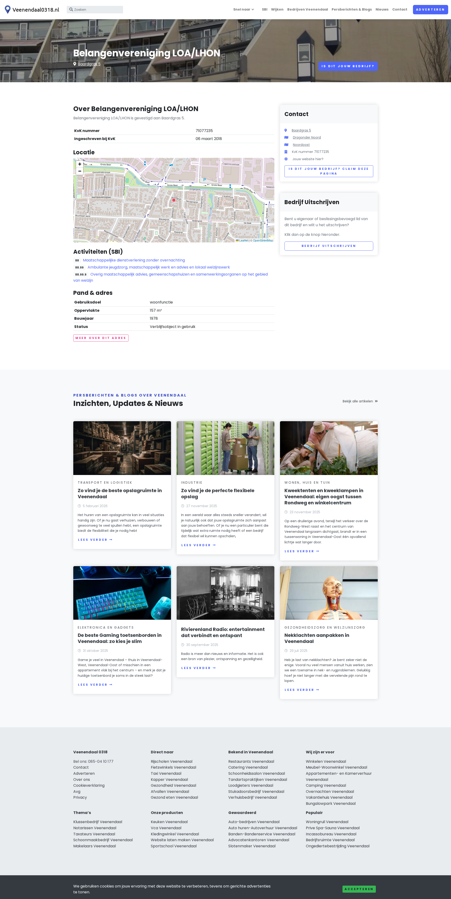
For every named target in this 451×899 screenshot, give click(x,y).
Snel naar (241, 9)
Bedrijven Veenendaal (307, 9)
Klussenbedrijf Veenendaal (97, 822)
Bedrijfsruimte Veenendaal (330, 840)
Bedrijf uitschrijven (329, 246)
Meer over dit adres (100, 338)
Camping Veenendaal (326, 785)
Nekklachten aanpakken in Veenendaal (316, 638)
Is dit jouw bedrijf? (348, 66)
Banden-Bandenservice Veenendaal (261, 834)
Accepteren (359, 889)
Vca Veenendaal (166, 828)
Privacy (80, 797)
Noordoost (301, 144)
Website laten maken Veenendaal (182, 840)
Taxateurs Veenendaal (94, 834)
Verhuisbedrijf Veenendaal (252, 797)
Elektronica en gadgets (106, 627)
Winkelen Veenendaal (326, 761)
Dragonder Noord (307, 137)
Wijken (277, 9)
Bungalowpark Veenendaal (331, 803)
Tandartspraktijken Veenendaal (257, 779)
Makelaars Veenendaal (94, 846)
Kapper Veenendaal (169, 779)
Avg (76, 791)
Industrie (191, 482)
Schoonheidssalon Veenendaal (256, 773)
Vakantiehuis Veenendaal (329, 797)
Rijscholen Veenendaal (171, 761)
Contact (399, 9)
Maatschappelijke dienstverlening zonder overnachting (134, 260)
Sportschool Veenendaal (174, 846)
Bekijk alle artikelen (358, 401)
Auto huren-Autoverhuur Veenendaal (262, 828)
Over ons (81, 779)
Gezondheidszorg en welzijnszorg (324, 627)
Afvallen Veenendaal (170, 791)
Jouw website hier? (307, 159)
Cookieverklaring (89, 785)
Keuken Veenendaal (169, 822)
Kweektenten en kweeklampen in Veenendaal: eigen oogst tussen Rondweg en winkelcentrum (323, 496)
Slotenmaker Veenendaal (252, 846)
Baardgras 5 (89, 64)
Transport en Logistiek (105, 482)
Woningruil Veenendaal (327, 822)
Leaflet (243, 240)
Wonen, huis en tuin (307, 482)
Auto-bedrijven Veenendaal (254, 822)
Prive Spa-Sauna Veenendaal (333, 828)
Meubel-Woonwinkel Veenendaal (336, 767)
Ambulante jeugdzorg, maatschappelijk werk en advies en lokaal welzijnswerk (159, 267)
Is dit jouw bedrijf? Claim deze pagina (329, 171)
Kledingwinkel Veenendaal (175, 834)
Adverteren (430, 10)
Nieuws (382, 9)
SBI (264, 9)
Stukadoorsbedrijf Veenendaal (256, 791)
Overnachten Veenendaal (330, 791)
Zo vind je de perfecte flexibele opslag (217, 493)
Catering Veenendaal (248, 767)
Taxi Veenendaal (166, 773)
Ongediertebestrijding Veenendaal (337, 846)
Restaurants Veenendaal (251, 761)
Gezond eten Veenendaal (174, 797)
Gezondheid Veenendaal (173, 785)
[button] (174, 200)
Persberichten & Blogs (352, 9)
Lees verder (93, 540)
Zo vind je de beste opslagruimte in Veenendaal (120, 493)
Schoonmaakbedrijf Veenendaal (103, 840)
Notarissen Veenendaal (94, 828)
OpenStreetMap (263, 240)
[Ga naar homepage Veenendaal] (31, 10)
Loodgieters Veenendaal (250, 785)
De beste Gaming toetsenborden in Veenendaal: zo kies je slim (120, 638)
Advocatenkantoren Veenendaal (258, 840)
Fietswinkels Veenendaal (173, 767)
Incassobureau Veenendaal (331, 834)
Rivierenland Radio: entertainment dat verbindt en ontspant (223, 632)
